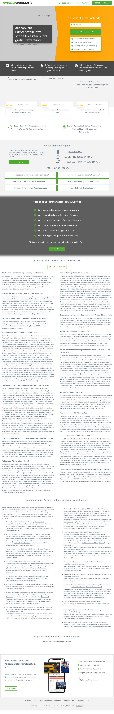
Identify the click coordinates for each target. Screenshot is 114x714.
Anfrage (47, 431)
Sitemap (80, 706)
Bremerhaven (33, 580)
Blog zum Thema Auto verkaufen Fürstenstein (57, 636)
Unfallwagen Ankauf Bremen (14, 580)
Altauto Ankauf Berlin (12, 549)
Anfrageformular (38, 307)
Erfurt (93, 622)
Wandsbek (15, 586)
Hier (90, 85)
